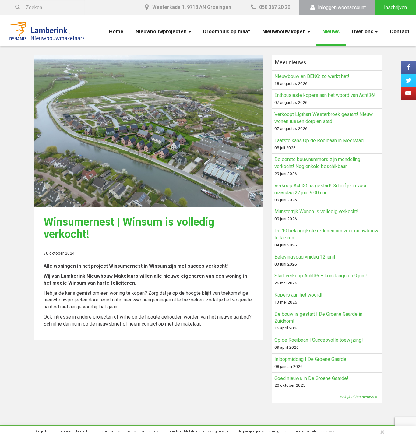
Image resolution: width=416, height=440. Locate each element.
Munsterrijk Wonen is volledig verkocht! (316, 211)
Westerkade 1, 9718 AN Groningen (191, 7)
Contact (400, 31)
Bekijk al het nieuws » (358, 396)
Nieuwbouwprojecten (162, 31)
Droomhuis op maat (226, 31)
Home (116, 31)
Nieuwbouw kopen (284, 31)
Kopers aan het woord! (298, 295)
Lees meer (328, 431)
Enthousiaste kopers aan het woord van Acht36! (324, 95)
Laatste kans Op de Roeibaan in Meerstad (319, 140)
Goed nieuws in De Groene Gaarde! (311, 378)
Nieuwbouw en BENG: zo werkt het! (311, 76)
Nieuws (331, 31)
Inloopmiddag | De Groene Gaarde (310, 359)
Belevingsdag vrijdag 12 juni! (304, 257)
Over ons (363, 31)
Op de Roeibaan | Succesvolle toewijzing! (318, 340)
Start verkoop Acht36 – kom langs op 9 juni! (320, 276)
